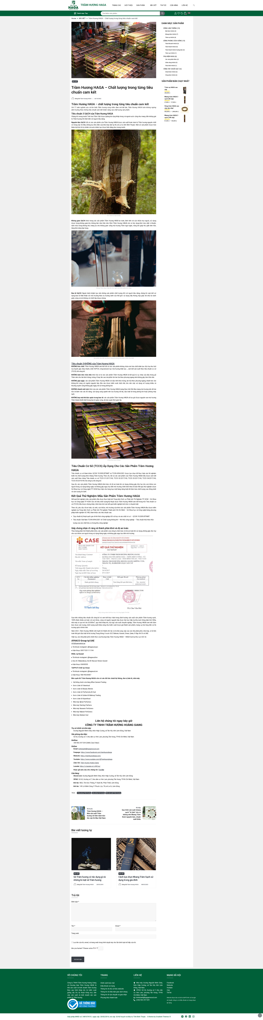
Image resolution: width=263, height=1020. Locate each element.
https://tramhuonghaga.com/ (91, 756)
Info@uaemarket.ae (78, 643)
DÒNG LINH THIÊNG (170, 28)
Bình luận (75, 902)
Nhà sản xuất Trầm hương (113, 793)
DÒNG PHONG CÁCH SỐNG (172, 41)
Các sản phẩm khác (171, 59)
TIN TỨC (163, 5)
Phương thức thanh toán (108, 998)
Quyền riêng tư (173, 1000)
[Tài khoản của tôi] (175, 13)
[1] (182, 1017)
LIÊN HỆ (185, 5)
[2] (186, 1017)
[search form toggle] (194, 5)
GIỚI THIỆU (129, 5)
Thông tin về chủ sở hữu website (112, 989)
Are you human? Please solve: (82, 948)
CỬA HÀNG (174, 5)
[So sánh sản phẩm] (182, 13)
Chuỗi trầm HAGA (170, 72)
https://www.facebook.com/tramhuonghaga (96, 752)
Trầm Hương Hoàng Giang (90, 763)
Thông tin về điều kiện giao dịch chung (114, 992)
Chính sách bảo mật (107, 983)
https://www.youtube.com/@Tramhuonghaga (96, 759)
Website (170, 985)
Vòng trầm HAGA (170, 75)
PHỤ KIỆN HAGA (168, 56)
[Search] (162, 13)
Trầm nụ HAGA (169, 37)
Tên (73, 926)
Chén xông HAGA (170, 62)
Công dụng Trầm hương (84, 793)
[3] (190, 1017)
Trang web (75, 933)
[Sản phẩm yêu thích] (179, 13)
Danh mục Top (82, 13)
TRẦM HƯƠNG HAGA (93, 4)
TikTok (169, 993)
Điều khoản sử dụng (107, 986)
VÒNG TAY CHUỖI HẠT (170, 69)
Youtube (169, 988)
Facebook (170, 983)
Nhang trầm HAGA (170, 34)
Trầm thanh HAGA (170, 46)
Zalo (168, 990)
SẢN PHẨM (140, 5)
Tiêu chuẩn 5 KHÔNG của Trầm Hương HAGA (92, 363)
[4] (193, 1017)
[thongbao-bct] (81, 1004)
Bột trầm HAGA (169, 31)
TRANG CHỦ (116, 5)
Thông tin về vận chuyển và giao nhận (113, 995)
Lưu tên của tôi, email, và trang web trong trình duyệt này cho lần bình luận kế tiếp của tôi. (104, 942)
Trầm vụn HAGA (170, 53)
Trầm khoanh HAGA (171, 43)
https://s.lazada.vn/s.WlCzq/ (90, 766)
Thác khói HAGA (170, 65)
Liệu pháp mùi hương (98, 793)
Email (117, 926)
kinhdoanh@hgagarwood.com (88, 749)
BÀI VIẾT (153, 5)
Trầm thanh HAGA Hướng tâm (174, 50)
